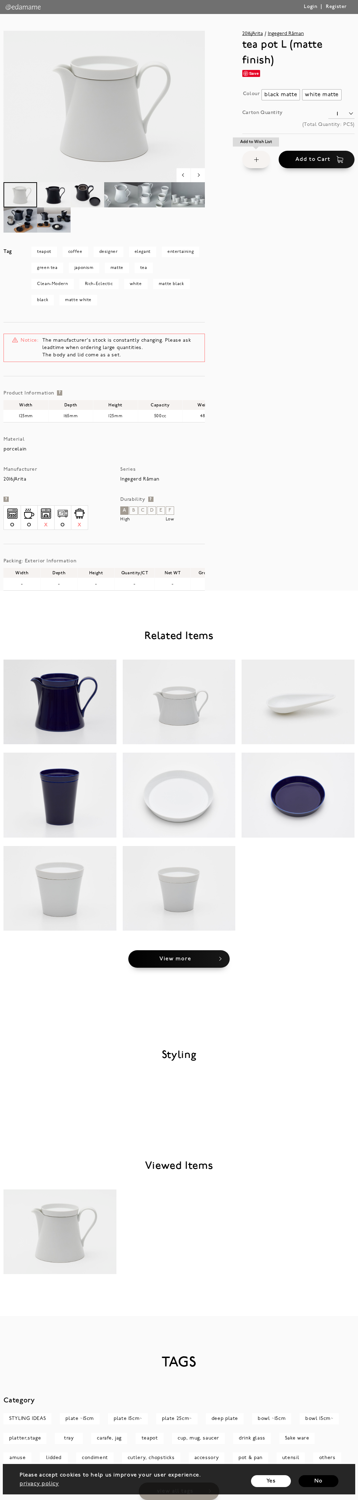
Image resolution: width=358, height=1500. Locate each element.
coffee (75, 252)
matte (116, 268)
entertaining (180, 252)
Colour (251, 94)
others (327, 1457)
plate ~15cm (79, 1418)
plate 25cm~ (177, 1418)
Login (310, 6)
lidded (54, 1457)
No (318, 1481)
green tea (47, 268)
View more (175, 959)
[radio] (281, 95)
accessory (206, 1457)
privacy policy (39, 1484)
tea (143, 268)
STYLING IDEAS (27, 1418)
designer (108, 252)
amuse (17, 1457)
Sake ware (297, 1438)
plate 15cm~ (128, 1418)
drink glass (252, 1438)
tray (69, 1438)
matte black (171, 284)
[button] (256, 159)
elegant (143, 252)
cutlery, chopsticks (151, 1457)
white (136, 284)
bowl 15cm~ (319, 1418)
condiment (95, 1457)
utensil (290, 1457)
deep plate (225, 1418)
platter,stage (25, 1438)
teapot (44, 252)
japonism (84, 268)
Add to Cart (312, 159)
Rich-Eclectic (99, 284)
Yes (271, 1481)
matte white (78, 300)
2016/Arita (252, 33)
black (42, 300)
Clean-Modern (52, 284)
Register (336, 6)
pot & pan (250, 1457)
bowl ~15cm (272, 1418)
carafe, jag (109, 1438)
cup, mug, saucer (198, 1438)
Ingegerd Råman (286, 33)
